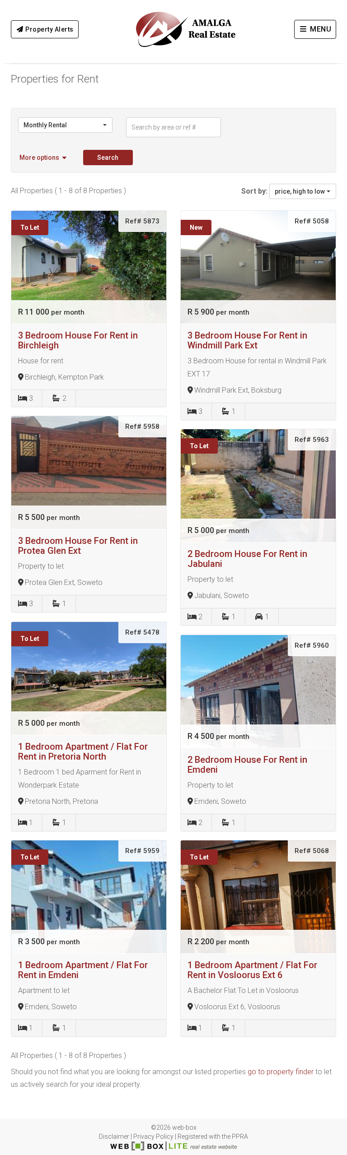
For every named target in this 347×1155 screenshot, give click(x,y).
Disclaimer (114, 1136)
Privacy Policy (153, 1136)
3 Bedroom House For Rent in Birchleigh (78, 340)
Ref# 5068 (312, 851)
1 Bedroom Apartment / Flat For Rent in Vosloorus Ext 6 (252, 970)
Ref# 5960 (312, 645)
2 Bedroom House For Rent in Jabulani (247, 558)
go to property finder (281, 1071)
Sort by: (254, 191)
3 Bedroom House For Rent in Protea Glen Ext (78, 545)
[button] (44, 157)
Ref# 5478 (142, 632)
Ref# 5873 (142, 221)
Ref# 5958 (142, 426)
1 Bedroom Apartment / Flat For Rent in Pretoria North (83, 751)
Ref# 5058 (312, 221)
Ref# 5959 (142, 851)
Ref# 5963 (312, 440)
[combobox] (65, 125)
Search (107, 157)
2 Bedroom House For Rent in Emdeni (247, 764)
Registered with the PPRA (213, 1136)
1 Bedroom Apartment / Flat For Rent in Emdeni (83, 970)
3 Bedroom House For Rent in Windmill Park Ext (247, 340)
